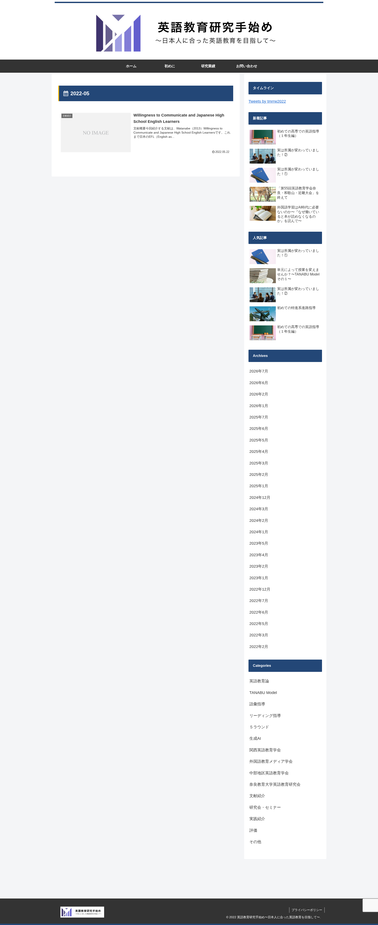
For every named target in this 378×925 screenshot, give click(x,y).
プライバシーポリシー (307, 910)
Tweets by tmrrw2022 (267, 101)
